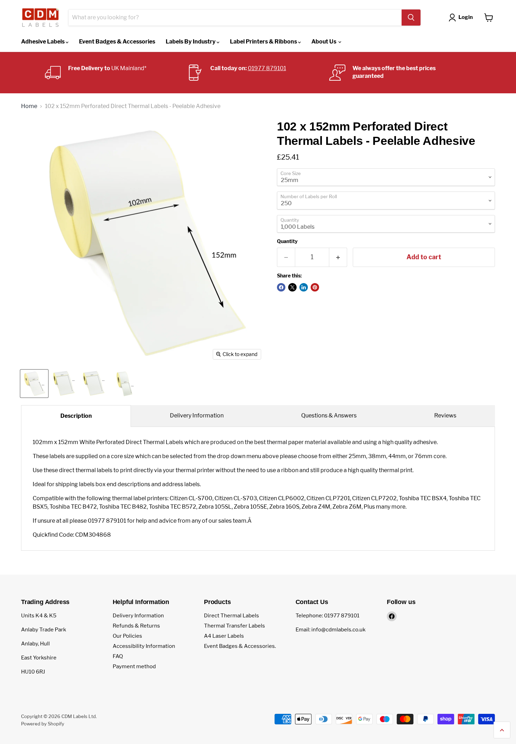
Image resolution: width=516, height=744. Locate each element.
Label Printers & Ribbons (264, 41)
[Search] (411, 17)
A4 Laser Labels (224, 636)
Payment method (134, 666)
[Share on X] (292, 287)
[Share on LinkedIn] (303, 287)
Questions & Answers (329, 415)
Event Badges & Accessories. (240, 646)
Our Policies (127, 636)
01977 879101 (267, 68)
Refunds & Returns (136, 626)
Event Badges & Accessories (117, 41)
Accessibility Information (144, 646)
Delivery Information (197, 415)
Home (29, 106)
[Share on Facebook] (281, 287)
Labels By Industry (191, 41)
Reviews (445, 415)
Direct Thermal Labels (231, 615)
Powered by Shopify (42, 723)
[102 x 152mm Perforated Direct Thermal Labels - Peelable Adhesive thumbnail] (34, 383)
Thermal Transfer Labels (234, 626)
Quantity (287, 241)
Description (76, 416)
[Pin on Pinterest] (315, 287)
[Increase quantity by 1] (338, 257)
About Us (324, 41)
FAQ (118, 656)
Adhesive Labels (43, 41)
